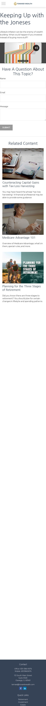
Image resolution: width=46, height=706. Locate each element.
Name (3, 78)
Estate (23, 705)
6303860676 (26, 671)
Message (4, 106)
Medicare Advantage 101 (19, 237)
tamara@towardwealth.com (23, 684)
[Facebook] (20, 688)
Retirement (23, 699)
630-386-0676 (26, 669)
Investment (23, 702)
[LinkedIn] (24, 688)
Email (2, 92)
